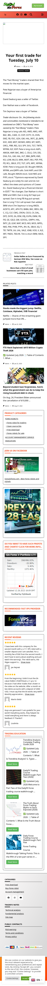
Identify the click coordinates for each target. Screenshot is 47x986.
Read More (12, 764)
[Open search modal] (31, 14)
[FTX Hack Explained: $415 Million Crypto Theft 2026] (23, 336)
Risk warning (10, 929)
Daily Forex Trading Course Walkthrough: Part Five (32, 839)
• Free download (13, 430)
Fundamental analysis (14, 913)
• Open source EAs (13, 426)
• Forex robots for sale (15, 433)
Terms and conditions (14, 933)
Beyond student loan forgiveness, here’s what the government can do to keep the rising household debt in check (23, 390)
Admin (18, 66)
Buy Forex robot (12, 888)
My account (38, 6)
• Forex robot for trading (16, 422)
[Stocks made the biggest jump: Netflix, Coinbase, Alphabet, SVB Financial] (23, 297)
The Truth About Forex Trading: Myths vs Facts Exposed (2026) (31, 806)
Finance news (23, 71)
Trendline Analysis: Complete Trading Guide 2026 (32, 742)
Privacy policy (11, 936)
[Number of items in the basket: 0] (5, 14)
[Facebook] (17, 14)
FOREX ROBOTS (11, 419)
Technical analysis (13, 910)
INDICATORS (10, 441)
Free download (11, 885)
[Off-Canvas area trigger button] (42, 14)
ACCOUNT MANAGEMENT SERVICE (19, 437)
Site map (9, 917)
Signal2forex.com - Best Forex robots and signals (22, 480)
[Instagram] (21, 14)
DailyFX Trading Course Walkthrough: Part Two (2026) (32, 773)
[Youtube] (25, 14)
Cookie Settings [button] (12, 978)
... (25, 318)
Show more (25, 662)
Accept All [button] (26, 978)
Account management (14, 892)
